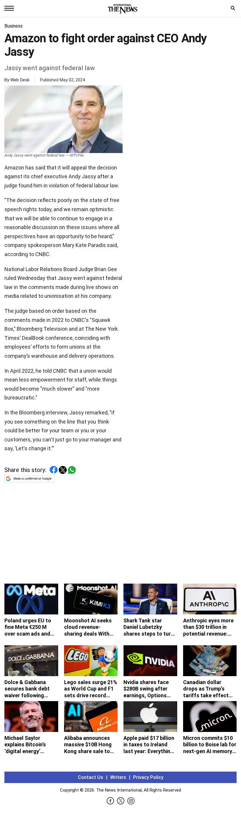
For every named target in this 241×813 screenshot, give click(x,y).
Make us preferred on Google (32, 478)
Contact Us (90, 777)
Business (13, 26)
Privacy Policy (148, 777)
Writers (118, 777)
